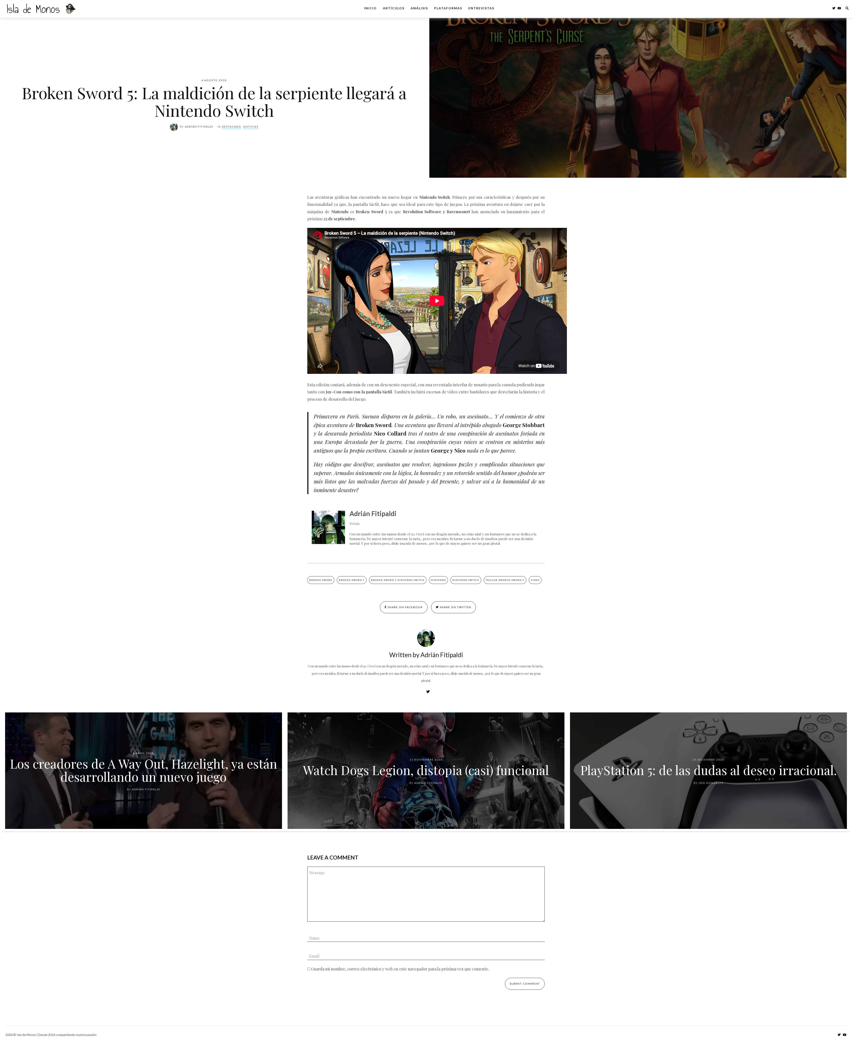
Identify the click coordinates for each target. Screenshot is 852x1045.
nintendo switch (465, 580)
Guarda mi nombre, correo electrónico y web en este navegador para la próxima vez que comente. (400, 969)
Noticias (250, 126)
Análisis (419, 8)
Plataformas (448, 8)
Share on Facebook (405, 607)
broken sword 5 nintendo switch (397, 580)
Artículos (393, 8)
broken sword (320, 580)
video (535, 580)
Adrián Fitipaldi (199, 126)
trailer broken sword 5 (505, 580)
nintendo (438, 580)
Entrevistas (481, 8)
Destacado (231, 126)
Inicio (370, 8)
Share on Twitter (455, 607)
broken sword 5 (352, 580)
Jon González (711, 783)
